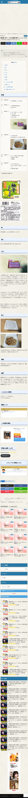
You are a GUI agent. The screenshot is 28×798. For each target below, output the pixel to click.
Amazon (16, 434)
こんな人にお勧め (8, 82)
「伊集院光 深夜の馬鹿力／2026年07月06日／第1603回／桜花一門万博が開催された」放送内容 (17, 732)
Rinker (18, 429)
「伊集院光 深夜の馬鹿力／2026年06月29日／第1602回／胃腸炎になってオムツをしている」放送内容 (17, 739)
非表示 (15, 62)
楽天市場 (17, 436)
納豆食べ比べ (12, 481)
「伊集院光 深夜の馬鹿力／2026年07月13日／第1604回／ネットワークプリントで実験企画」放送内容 (17, 725)
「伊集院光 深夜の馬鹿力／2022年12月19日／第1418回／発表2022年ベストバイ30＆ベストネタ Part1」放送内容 (18, 640)
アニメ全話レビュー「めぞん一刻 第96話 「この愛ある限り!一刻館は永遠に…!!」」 (18, 618)
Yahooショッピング (19, 438)
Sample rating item (5, 452)
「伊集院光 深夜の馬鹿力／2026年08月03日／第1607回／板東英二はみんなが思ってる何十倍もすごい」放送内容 (17, 704)
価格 (5, 77)
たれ (5, 72)
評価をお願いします (9, 89)
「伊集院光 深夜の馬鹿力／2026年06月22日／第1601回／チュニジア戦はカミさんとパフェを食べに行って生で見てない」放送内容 (17, 747)
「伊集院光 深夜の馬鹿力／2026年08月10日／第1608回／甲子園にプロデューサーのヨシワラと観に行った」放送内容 (17, 698)
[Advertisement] (14, 19)
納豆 (7, 481)
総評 (5, 79)
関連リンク (7, 84)
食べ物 (3, 481)
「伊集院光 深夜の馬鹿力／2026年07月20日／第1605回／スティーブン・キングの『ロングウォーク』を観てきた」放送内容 (17, 719)
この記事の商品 (8, 86)
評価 (5, 65)
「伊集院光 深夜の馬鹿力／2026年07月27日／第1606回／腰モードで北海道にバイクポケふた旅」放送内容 (17, 711)
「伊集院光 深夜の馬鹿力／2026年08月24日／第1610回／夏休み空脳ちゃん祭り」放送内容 (17, 683)
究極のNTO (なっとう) (18, 428)
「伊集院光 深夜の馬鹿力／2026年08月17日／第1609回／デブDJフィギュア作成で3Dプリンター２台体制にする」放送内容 (17, 691)
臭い (5, 69)
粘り (5, 74)
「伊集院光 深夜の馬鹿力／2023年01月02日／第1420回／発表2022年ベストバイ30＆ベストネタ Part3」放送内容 (18, 671)
